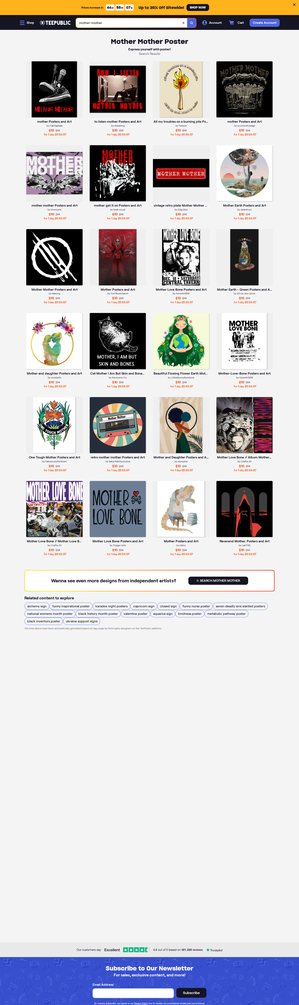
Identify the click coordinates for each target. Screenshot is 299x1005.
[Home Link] (55, 22)
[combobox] (131, 22)
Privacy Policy (141, 1003)
